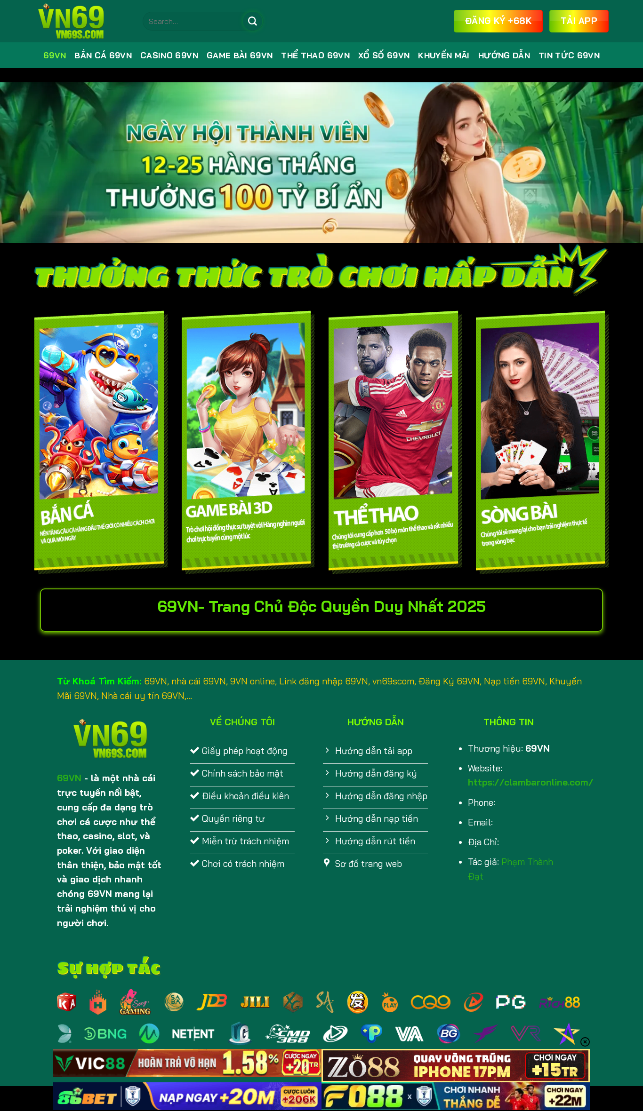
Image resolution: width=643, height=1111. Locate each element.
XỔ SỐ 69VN (384, 55)
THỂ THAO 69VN (315, 55)
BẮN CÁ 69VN (103, 55)
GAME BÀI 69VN (240, 55)
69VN (54, 55)
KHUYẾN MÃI (443, 55)
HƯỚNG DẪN (504, 55)
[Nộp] (252, 21)
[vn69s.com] (81, 21)
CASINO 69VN (169, 55)
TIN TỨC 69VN (569, 55)
